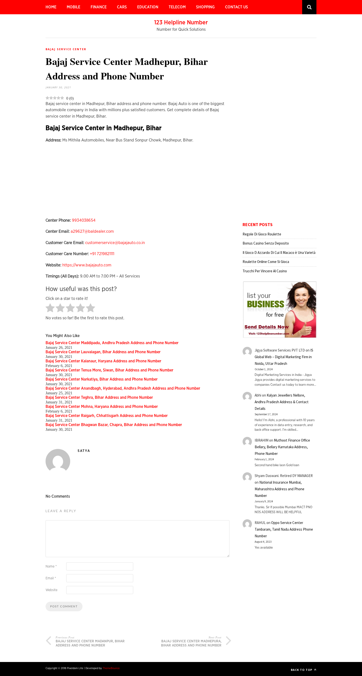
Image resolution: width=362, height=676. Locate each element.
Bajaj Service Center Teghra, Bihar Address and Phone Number (99, 397)
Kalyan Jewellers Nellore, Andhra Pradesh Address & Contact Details (282, 402)
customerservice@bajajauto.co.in (115, 243)
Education (147, 7)
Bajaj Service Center (66, 49)
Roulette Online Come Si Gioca (266, 261)
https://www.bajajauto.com (86, 265)
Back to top (302, 670)
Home (51, 7)
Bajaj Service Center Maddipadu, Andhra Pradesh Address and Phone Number (112, 343)
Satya (84, 451)
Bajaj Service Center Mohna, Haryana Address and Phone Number (102, 407)
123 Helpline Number (181, 23)
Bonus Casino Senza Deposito (266, 243)
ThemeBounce (111, 668)
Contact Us (236, 7)
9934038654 (84, 220)
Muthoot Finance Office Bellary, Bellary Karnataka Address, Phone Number (282, 447)
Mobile (73, 7)
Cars (122, 7)
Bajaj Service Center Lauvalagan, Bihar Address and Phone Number (103, 352)
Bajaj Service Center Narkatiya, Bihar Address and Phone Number (102, 379)
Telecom (177, 7)
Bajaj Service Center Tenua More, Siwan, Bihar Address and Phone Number (109, 370)
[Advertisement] (138, 182)
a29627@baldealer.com (92, 231)
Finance (99, 7)
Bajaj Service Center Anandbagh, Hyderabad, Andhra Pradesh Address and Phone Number (123, 388)
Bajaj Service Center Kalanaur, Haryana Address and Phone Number (103, 361)
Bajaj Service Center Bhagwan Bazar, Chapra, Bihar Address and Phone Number (114, 425)
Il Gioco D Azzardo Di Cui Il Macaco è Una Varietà (279, 252)
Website (51, 590)
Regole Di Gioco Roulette (262, 234)
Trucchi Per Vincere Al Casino (265, 271)
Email (51, 578)
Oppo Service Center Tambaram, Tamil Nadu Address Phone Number (284, 529)
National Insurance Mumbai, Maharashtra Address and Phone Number (279, 489)
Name (51, 566)
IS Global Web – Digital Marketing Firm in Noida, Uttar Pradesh (284, 357)
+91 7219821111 (102, 254)
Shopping (205, 7)
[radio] (50, 308)
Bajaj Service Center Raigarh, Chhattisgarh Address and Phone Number (107, 416)
